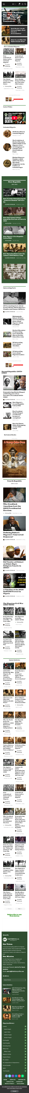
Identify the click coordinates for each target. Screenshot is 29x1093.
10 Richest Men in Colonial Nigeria (20, 746)
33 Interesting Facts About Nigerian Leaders (18, 353)
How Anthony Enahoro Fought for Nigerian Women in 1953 (20, 700)
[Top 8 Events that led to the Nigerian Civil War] (8, 634)
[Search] (25, 4)
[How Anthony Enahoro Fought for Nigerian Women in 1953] (20, 692)
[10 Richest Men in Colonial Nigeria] (7, 134)
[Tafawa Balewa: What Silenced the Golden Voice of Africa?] (8, 740)
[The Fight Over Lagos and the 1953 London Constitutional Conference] (20, 863)
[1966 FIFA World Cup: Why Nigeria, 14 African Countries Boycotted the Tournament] (8, 666)
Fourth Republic (9, 500)
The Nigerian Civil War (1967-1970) (19, 618)
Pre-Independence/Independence (14, 717)
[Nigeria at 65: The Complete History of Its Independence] (20, 840)
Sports (5, 10)
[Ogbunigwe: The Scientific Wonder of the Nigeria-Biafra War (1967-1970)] (20, 634)
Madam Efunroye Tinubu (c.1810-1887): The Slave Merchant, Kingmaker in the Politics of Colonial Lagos (18, 162)
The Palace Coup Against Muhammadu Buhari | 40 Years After (7, 895)
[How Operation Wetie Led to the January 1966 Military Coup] (14, 247)
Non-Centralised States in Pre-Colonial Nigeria (7, 59)
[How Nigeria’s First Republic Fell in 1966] (14, 230)
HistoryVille (8, 86)
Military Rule (20, 668)
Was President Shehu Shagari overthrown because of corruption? (17, 415)
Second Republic (9, 388)
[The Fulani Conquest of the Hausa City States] (8, 74)
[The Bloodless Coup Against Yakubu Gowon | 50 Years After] (20, 887)
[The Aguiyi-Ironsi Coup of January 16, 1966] (8, 762)
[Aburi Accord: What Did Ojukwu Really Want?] (6, 40)
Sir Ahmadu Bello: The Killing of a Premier (19, 722)
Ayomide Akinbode (7, 24)
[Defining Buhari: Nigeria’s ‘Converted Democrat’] (14, 523)
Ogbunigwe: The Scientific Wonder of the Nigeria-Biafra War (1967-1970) (20, 644)
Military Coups (18, 233)
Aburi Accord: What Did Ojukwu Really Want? (8, 700)
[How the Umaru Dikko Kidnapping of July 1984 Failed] (7, 427)
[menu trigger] (4, 4)
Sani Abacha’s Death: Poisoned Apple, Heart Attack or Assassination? (20, 675)
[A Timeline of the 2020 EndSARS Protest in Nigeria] (14, 580)
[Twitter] (9, 1076)
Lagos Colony (7, 1032)
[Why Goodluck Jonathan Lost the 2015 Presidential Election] (14, 494)
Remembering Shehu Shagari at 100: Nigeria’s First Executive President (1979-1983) (14, 394)
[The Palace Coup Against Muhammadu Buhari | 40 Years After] (8, 887)
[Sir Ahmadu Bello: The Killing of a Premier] (20, 715)
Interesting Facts (9, 302)
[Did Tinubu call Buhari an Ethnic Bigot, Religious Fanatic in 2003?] (14, 553)
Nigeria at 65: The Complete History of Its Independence (19, 847)
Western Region (8, 1037)
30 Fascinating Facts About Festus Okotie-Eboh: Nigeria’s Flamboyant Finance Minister (14, 307)
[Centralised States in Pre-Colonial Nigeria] (20, 51)
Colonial (18, 742)
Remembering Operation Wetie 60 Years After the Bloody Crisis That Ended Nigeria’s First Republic (14, 272)
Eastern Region (7, 1029)
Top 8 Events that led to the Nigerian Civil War (8, 642)
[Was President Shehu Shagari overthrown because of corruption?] (7, 416)
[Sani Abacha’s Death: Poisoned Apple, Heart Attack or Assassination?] (6, 31)
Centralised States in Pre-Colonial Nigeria (19, 58)
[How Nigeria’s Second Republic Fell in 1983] (7, 405)
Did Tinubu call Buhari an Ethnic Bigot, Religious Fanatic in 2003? (13, 565)
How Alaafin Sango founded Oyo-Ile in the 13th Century (20, 81)
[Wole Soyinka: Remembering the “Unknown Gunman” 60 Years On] (14, 192)
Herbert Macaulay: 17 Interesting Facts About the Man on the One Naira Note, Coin (18, 334)
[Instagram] (12, 1076)
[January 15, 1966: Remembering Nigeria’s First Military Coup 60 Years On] (20, 762)
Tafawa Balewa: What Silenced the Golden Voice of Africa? (8, 747)
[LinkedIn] (16, 1076)
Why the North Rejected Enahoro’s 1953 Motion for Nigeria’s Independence (8, 724)
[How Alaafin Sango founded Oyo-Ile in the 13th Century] (20, 74)
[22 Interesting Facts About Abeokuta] (7, 345)
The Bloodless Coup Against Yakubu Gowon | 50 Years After (20, 895)
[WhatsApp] (22, 1076)
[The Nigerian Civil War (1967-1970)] (20, 611)
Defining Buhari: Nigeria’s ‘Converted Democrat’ (13, 535)
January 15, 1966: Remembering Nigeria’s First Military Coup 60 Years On (20, 771)
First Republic (8, 195)
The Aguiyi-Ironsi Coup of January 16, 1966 (8, 770)
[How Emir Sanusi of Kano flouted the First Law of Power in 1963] (14, 211)
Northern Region (19, 214)
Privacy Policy (19, 1088)
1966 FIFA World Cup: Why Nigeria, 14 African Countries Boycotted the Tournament (13, 17)
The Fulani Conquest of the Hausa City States (8, 81)
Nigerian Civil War (9, 614)
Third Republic (6, 1071)
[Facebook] (6, 1076)
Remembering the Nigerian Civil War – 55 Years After (8, 619)
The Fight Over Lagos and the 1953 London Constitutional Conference (20, 872)
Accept (14, 1091)
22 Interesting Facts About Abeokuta (17, 344)
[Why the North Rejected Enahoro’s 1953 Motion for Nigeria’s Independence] (8, 715)
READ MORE (22, 24)
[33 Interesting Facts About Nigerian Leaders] (7, 354)
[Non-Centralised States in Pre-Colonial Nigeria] (8, 51)
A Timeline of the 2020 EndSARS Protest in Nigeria (13, 592)
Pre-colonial (8, 53)
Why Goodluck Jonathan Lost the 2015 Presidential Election (12, 507)
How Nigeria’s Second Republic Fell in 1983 (18, 404)
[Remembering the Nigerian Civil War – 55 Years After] (8, 611)
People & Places (6, 1057)
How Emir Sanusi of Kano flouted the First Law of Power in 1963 (14, 219)
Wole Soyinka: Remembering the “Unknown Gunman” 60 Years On (14, 200)
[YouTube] (19, 1076)
